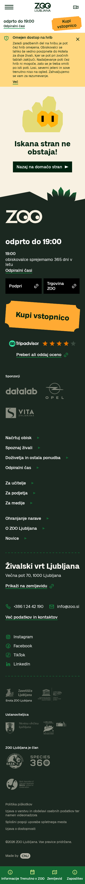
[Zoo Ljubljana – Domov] (42, 7)
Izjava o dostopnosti (20, 829)
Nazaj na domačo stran (39, 166)
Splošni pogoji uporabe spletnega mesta (36, 822)
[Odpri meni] (9, 7)
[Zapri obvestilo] (77, 39)
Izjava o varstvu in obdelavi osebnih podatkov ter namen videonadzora (42, 813)
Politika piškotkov (18, 804)
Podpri (15, 286)
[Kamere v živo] (75, 7)
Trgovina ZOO (55, 286)
